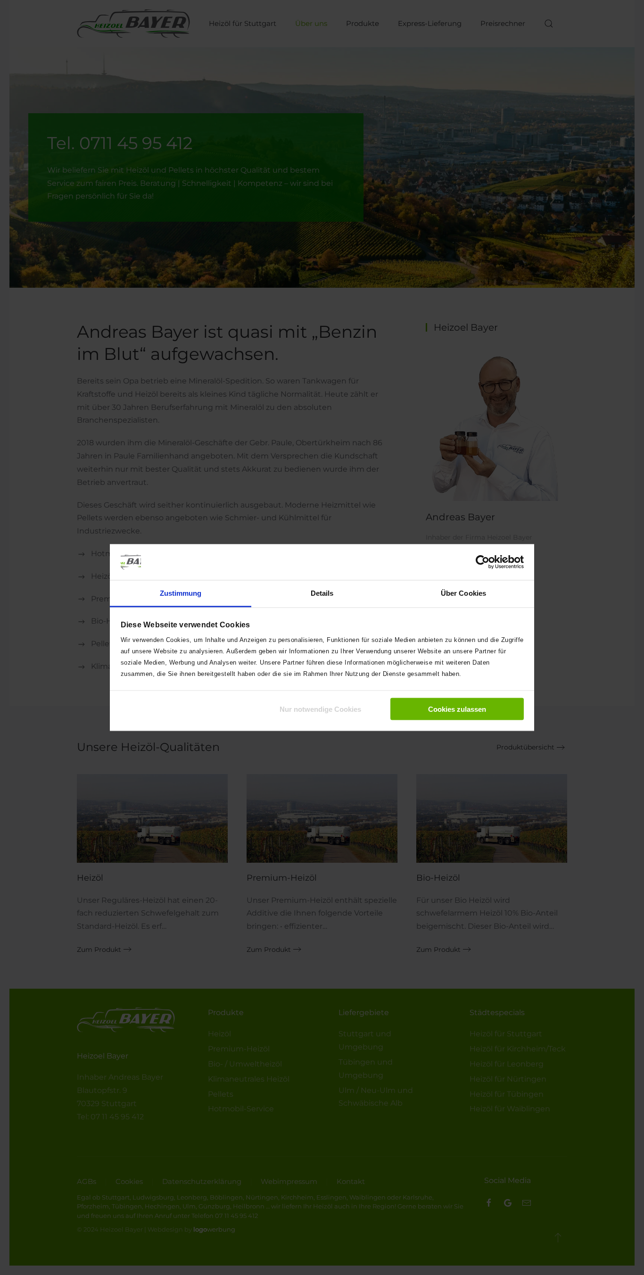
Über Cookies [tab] (463, 593)
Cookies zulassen (457, 709)
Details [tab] (322, 593)
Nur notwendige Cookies (320, 709)
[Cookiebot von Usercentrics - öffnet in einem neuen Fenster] (482, 562)
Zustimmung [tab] (181, 593)
